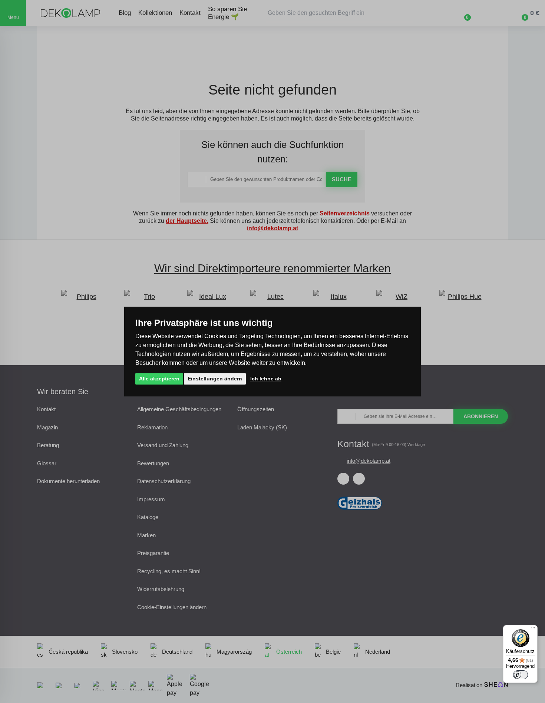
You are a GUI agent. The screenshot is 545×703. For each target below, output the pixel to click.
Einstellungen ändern (215, 379)
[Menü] (533, 629)
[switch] (520, 674)
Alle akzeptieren (159, 379)
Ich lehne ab (265, 379)
